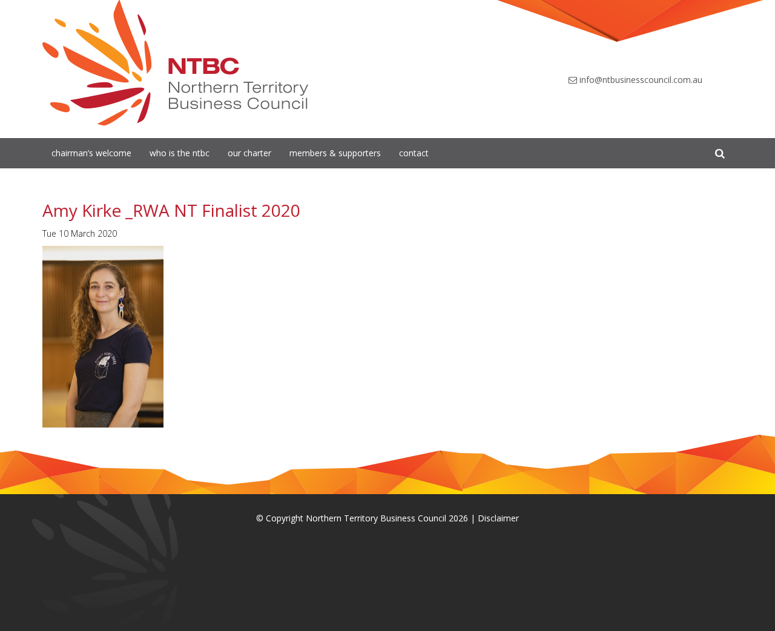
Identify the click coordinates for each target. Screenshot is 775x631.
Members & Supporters (335, 153)
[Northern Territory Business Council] (175, 63)
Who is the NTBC (179, 153)
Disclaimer (498, 518)
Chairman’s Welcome (91, 153)
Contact (414, 153)
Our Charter (249, 153)
